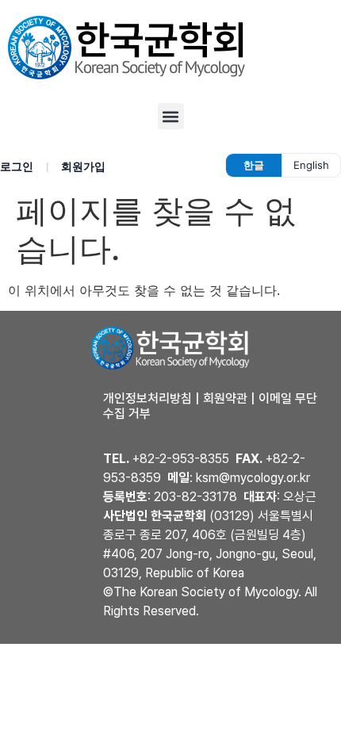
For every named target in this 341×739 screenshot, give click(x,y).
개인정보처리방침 (147, 398)
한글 (253, 165)
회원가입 (83, 166)
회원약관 (225, 398)
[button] (171, 116)
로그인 (16, 166)
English (311, 165)
